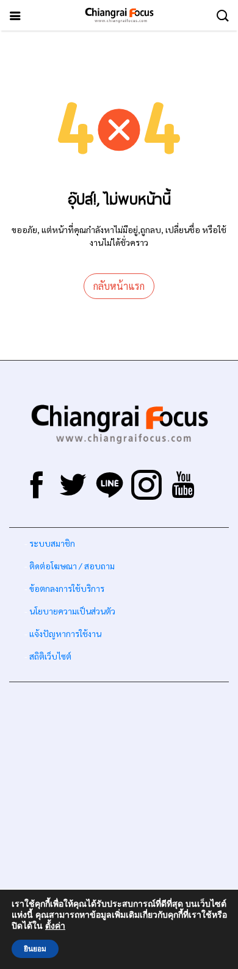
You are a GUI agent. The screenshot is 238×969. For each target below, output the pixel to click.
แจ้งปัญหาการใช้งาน (64, 633)
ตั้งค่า (55, 926)
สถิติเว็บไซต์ (50, 655)
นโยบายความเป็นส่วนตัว (72, 610)
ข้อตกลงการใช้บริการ (66, 588)
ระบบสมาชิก (52, 543)
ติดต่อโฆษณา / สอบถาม (72, 565)
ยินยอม (35, 949)
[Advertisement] (119, 810)
